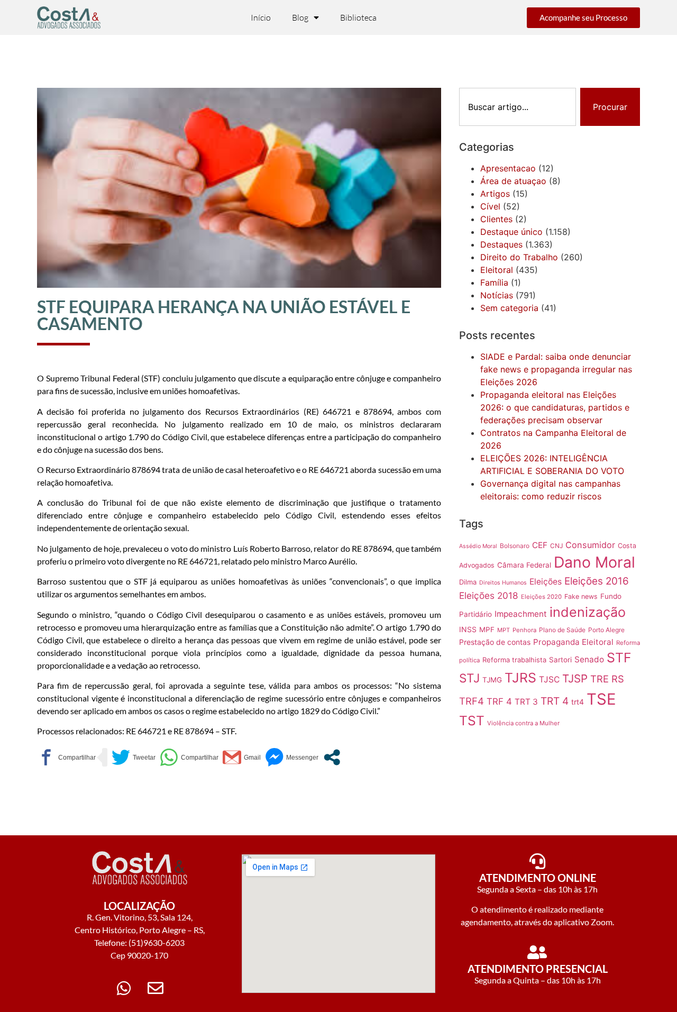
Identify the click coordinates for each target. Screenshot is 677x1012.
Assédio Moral (478, 546)
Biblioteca (358, 17)
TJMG (492, 680)
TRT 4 (555, 701)
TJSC (549, 679)
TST (471, 720)
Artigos (495, 193)
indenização (588, 612)
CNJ (556, 546)
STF (619, 657)
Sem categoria (509, 308)
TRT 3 (526, 702)
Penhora (524, 630)
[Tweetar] (133, 757)
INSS (468, 629)
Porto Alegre (606, 630)
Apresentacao (508, 168)
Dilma (468, 582)
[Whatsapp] (124, 988)
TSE (601, 699)
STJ (469, 678)
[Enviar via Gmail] (242, 757)
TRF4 (471, 701)
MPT (503, 630)
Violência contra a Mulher (523, 723)
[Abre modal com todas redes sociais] (332, 757)
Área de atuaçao (513, 181)
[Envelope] (155, 988)
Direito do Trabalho (519, 257)
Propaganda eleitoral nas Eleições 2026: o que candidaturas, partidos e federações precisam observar (554, 407)
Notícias (496, 295)
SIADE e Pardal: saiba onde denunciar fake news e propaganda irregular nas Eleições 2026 (556, 369)
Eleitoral (496, 270)
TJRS (520, 678)
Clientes (496, 219)
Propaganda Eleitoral (573, 642)
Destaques (501, 244)
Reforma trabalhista (514, 659)
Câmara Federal (524, 565)
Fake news (581, 596)
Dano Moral (594, 562)
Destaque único (511, 231)
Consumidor (590, 545)
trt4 (577, 701)
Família (494, 282)
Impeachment (521, 614)
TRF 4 (499, 701)
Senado (589, 659)
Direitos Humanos (503, 582)
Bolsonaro (514, 546)
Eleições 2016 (596, 581)
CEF (539, 545)
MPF (487, 629)
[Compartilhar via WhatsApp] (189, 757)
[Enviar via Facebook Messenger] (291, 757)
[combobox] (517, 107)
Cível (490, 206)
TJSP (575, 678)
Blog (300, 17)
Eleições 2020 (541, 596)
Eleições (545, 582)
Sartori (560, 659)
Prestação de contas (494, 641)
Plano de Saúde (562, 630)
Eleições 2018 (488, 595)
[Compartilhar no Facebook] (66, 757)
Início (261, 17)
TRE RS (607, 679)
